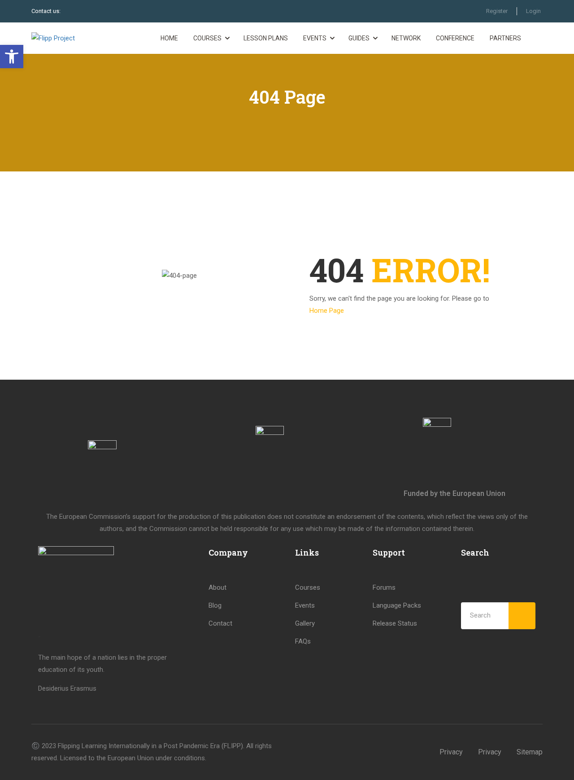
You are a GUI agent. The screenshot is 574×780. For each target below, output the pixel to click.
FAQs (303, 641)
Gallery (305, 623)
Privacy (451, 752)
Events (314, 38)
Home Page (326, 311)
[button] (11, 56)
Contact (220, 623)
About (217, 587)
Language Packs (397, 605)
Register (497, 11)
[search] (522, 615)
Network (406, 38)
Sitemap (530, 752)
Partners (505, 38)
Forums (384, 587)
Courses (207, 38)
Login (533, 11)
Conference (455, 38)
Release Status (395, 623)
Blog (215, 605)
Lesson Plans (266, 38)
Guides (359, 38)
